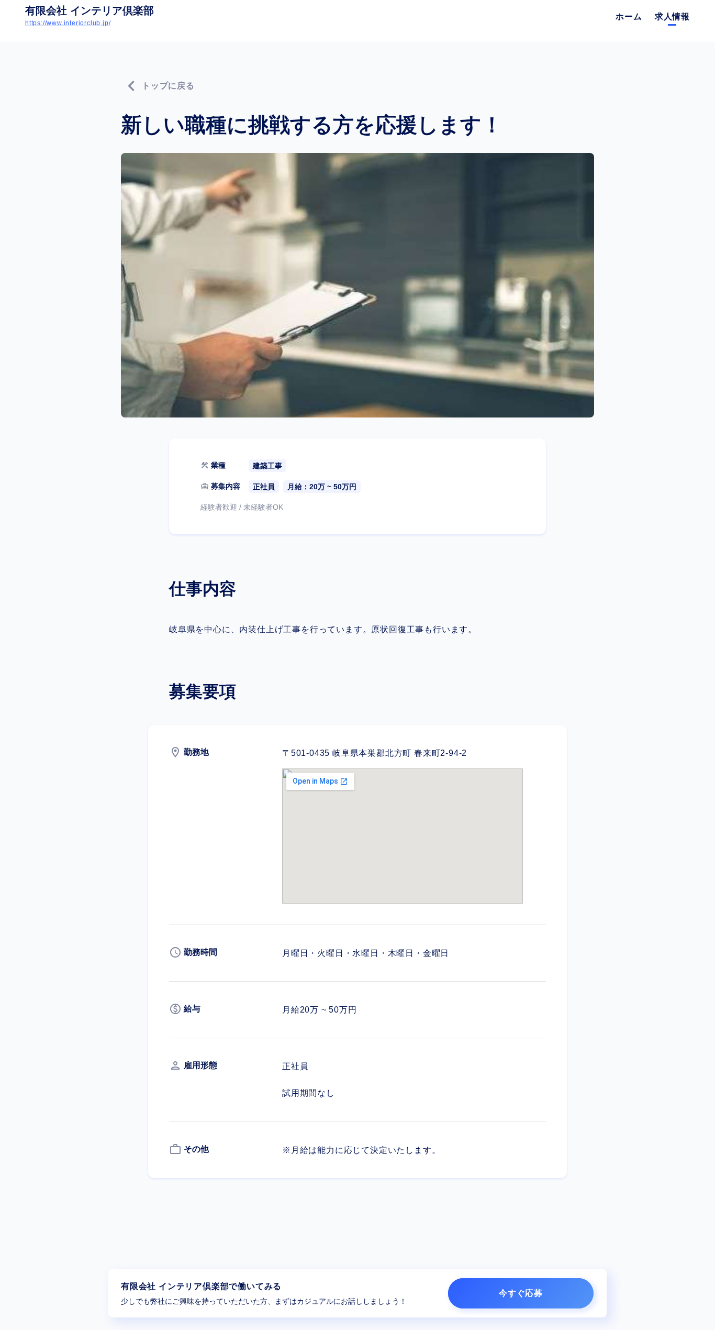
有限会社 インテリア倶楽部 (89, 10)
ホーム (629, 16)
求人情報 (672, 16)
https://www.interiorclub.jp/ (67, 23)
